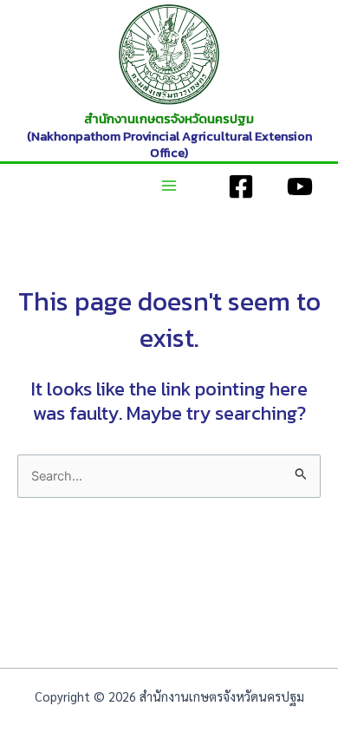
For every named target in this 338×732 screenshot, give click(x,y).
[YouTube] (300, 186)
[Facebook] (241, 186)
